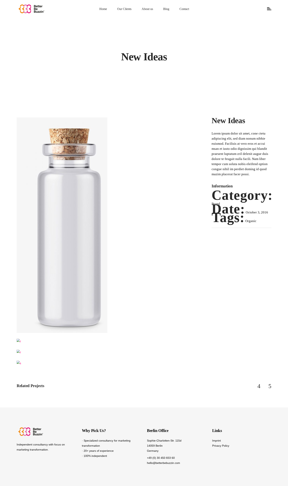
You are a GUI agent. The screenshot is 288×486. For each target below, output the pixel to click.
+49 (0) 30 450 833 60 (161, 457)
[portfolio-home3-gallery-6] (62, 341)
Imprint (216, 440)
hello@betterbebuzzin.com (163, 462)
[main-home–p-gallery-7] (62, 225)
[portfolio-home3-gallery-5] (62, 352)
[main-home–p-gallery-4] (110, 363)
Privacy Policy (220, 445)
